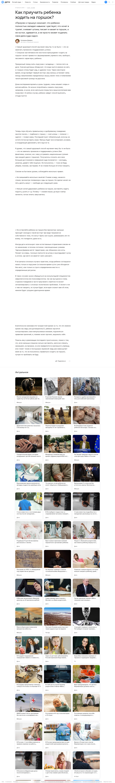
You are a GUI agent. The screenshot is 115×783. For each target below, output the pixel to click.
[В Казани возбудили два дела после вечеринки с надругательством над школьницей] (28, 764)
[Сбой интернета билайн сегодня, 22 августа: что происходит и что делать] (86, 764)
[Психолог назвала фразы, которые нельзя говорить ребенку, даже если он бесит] (86, 563)
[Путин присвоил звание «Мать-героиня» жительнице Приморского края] (86, 592)
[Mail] (2, 2)
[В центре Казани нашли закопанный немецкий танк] (57, 390)
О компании (8, 781)
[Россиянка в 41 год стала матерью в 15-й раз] (57, 707)
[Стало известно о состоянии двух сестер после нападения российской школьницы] (28, 505)
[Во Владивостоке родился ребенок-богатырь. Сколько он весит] (86, 419)
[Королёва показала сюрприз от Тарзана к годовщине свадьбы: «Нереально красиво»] (86, 649)
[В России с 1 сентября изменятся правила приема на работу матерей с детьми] (28, 736)
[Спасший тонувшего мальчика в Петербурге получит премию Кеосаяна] (86, 621)
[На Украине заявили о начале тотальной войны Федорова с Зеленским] (57, 563)
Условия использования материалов (92, 781)
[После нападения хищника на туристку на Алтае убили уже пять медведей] (28, 390)
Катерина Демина (26, 40)
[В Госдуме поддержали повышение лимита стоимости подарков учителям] (28, 649)
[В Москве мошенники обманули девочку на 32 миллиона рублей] (28, 592)
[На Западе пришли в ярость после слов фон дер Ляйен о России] (86, 448)
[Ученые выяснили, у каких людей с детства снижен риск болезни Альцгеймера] (57, 764)
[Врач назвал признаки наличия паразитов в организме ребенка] (57, 534)
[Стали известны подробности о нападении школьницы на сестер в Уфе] (86, 505)
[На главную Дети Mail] (7, 2)
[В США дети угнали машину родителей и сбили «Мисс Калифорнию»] (57, 678)
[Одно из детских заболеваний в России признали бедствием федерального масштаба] (57, 649)
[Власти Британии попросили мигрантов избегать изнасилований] (28, 621)
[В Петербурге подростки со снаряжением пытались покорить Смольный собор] (57, 505)
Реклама (15, 781)
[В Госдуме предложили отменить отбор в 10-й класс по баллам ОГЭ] (28, 678)
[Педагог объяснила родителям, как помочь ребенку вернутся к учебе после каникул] (86, 534)
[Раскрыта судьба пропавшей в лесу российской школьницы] (86, 390)
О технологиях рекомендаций (55, 781)
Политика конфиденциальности (73, 781)
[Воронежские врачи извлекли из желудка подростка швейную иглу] (28, 477)
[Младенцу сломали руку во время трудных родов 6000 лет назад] (57, 448)
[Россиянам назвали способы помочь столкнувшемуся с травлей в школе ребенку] (86, 707)
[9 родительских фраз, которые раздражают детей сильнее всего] (28, 448)
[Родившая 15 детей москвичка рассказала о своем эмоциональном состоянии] (28, 534)
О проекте (37, 781)
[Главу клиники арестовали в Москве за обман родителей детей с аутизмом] (57, 592)
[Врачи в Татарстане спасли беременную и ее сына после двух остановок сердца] (86, 736)
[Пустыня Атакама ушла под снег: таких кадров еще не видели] (57, 621)
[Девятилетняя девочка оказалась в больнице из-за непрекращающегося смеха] (28, 419)
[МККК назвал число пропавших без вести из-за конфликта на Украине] (28, 707)
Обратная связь (107, 781)
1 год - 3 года (31, 7)
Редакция (43, 781)
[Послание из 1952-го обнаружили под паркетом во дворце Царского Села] (28, 563)
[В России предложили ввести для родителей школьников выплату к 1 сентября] (57, 736)
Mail (3, 781)
